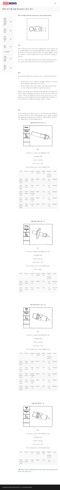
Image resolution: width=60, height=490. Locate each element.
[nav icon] (55, 3)
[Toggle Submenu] (10, 21)
